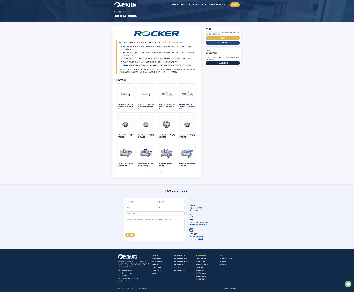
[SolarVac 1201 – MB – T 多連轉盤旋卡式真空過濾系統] (187, 93)
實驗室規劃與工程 (196, 4)
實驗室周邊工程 (178, 264)
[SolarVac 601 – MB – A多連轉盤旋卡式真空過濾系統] (146, 93)
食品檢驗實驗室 (201, 279)
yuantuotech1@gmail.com (198, 224)
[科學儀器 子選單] (186, 4)
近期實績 (211, 4)
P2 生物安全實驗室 (202, 264)
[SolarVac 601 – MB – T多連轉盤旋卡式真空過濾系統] (167, 93)
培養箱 (154, 273)
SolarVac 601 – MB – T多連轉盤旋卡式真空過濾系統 (167, 106)
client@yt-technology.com (126, 273)
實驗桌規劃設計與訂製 (181, 261)
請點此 (201, 239)
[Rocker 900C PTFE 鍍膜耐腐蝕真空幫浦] (125, 153)
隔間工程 (176, 267)
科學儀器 (181, 4)
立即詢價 (222, 38)
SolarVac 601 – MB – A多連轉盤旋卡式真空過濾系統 (146, 106)
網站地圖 (226, 288)
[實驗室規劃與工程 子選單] (205, 4)
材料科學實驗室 (201, 276)
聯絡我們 (235, 5)
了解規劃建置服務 (222, 63)
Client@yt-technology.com (198, 222)
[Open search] (227, 5)
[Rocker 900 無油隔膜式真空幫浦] (167, 153)
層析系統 (155, 264)
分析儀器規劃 (156, 258)
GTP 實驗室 (199, 267)
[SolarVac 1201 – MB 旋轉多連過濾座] (167, 124)
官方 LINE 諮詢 (222, 43)
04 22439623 (197, 208)
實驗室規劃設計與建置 (181, 258)
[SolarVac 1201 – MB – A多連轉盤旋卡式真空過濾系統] (125, 93)
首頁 (174, 4)
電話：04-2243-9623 (125, 270)
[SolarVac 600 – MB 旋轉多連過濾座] (146, 124)
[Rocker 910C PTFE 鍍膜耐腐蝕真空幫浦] (146, 153)
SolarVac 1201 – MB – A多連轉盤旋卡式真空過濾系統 (125, 106)
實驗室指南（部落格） (227, 258)
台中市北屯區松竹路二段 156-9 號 (128, 278)
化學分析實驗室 (201, 273)
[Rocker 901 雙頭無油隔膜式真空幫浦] (187, 153)
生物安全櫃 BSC (157, 270)
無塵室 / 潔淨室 (200, 261)
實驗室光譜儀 (156, 267)
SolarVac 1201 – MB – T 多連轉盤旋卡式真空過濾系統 (187, 106)
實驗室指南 (220, 4)
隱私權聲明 (233, 288)
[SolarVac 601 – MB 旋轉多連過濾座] (187, 124)
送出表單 (130, 235)
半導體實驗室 (200, 270)
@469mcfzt (200, 237)
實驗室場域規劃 (201, 255)
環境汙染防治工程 (179, 270)
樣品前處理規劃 (157, 261)
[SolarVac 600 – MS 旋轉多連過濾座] (125, 124)
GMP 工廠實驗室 (201, 258)
